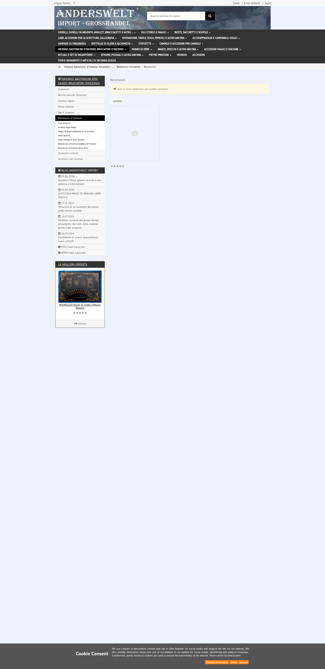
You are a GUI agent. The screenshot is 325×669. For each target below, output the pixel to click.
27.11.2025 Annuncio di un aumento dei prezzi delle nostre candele (78, 206)
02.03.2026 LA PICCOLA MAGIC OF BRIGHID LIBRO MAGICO (79, 193)
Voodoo (182, 55)
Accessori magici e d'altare (221, 49)
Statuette (145, 43)
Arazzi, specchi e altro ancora (177, 49)
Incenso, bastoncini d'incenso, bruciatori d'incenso (91, 49)
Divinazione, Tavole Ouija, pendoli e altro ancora (153, 38)
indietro (117, 100)
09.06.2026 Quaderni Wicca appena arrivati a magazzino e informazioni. (80, 180)
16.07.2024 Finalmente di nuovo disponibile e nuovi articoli (78, 237)
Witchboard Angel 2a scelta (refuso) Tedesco (80, 306)
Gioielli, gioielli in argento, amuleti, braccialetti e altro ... (96, 32)
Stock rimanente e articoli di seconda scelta (87, 60)
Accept (243, 662)
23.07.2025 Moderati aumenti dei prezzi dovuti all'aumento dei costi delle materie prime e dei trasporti (78, 222)
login (268, 3)
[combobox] (64, 3)
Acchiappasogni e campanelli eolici (215, 38)
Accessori (198, 55)
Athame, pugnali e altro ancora (121, 55)
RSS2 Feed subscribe (72, 247)
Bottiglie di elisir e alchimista (111, 43)
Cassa (236, 3)
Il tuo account (252, 3)
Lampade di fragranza (72, 43)
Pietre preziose (159, 55)
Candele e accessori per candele (180, 43)
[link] (117, 166)
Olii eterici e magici (154, 32)
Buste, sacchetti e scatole (192, 32)
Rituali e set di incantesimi (75, 55)
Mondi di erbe (141, 49)
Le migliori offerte (72, 264)
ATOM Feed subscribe (73, 252)
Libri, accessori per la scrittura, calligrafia (86, 38)
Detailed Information (217, 662)
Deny (234, 662)
